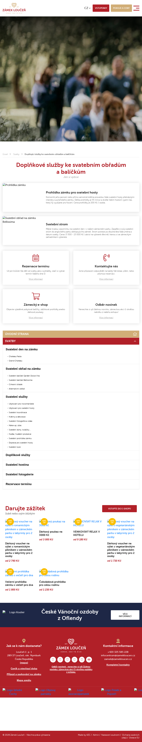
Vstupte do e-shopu (119, 509)
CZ (86, 8)
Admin (96, 735)
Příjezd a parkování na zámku (24, 674)
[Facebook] (53, 659)
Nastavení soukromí (110, 735)
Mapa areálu (24, 680)
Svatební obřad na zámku (23, 368)
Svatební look (15, 447)
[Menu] (137, 8)
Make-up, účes (15, 425)
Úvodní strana (17, 334)
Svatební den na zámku (22, 349)
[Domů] (135, 334)
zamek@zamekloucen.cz (118, 659)
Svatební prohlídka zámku (20, 438)
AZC (88, 735)
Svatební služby (17, 396)
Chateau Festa (15, 356)
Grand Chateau (15, 361)
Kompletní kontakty (118, 664)
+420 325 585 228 (118, 652)
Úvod (5, 154)
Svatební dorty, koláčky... (20, 430)
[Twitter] (74, 659)
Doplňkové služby (18, 455)
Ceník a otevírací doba (24, 668)
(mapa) (24, 662)
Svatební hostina (17, 464)
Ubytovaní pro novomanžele (21, 404)
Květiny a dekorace (17, 417)
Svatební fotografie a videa (20, 421)
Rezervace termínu (19, 484)
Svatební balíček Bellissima (20, 380)
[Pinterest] (67, 659)
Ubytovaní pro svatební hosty (21, 408)
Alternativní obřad (17, 389)
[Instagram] (60, 659)
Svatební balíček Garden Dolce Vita (24, 376)
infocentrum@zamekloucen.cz (118, 655)
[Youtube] (82, 659)
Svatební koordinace (18, 412)
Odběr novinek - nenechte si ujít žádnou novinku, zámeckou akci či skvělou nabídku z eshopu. (71, 669)
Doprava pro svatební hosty (21, 443)
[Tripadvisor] (89, 659)
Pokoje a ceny (121, 8)
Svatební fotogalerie (19, 474)
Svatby (16, 154)
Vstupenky (101, 8)
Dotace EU (134, 738)
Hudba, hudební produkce (20, 434)
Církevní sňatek (16, 384)
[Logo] (14, 8)
